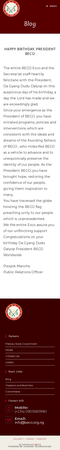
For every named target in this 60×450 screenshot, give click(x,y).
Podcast (42, 439)
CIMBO (10, 362)
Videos (30, 439)
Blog (8, 379)
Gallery (18, 439)
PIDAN (9, 350)
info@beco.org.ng (29, 423)
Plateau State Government (21, 343)
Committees (13, 391)
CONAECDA (13, 356)
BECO (38, 444)
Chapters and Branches (19, 385)
